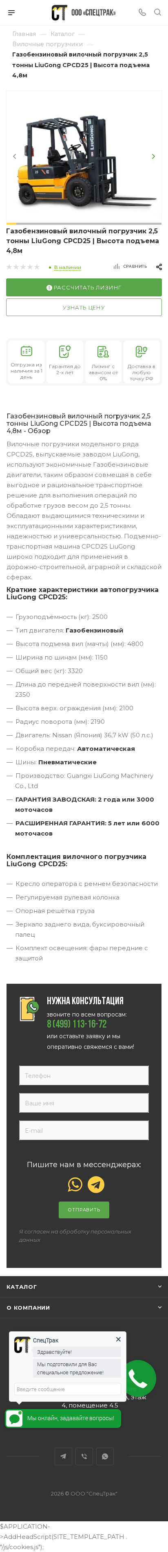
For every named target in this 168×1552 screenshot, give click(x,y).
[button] (11, 224)
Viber (84, 1456)
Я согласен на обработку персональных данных (75, 1235)
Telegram (63, 1456)
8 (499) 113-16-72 (76, 1025)
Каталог (22, 1286)
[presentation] (15, 156)
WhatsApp (105, 1456)
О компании (28, 1307)
